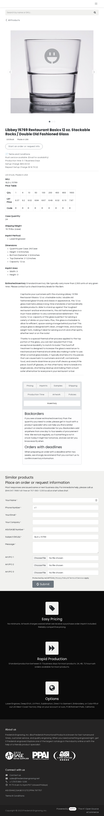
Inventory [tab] (52, 403)
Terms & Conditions (14, 796)
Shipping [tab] (73, 386)
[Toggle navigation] (96, 3)
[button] (10, 72)
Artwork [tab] (56, 394)
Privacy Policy (61, 578)
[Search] (95, 12)
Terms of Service (76, 578)
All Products (14, 20)
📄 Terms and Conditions (17, 154)
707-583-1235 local (39, 491)
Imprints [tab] (43, 386)
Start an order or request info (24, 146)
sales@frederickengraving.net (25, 778)
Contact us (15, 775)
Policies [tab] (72, 394)
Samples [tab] (58, 386)
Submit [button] (45, 584)
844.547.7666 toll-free (16, 491)
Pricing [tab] (30, 386)
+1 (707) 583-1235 (18, 782)
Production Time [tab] (36, 394)
